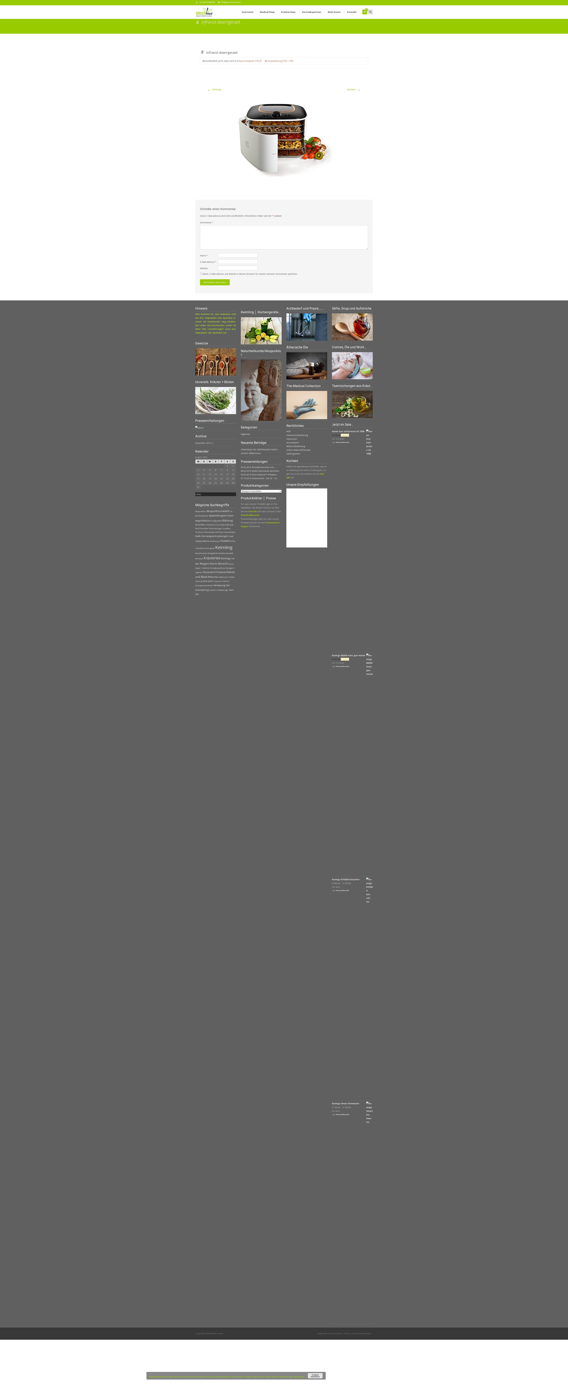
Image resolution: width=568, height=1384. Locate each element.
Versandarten (292, 442)
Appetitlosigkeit (218, 515)
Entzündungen (215, 528)
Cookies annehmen (315, 1376)
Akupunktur (200, 511)
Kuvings (226, 558)
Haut (231, 536)
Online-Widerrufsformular (298, 450)
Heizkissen (215, 541)
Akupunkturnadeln (218, 511)
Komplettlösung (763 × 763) (280, 61)
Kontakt (351, 11)
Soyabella (217, 581)
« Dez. (198, 494)
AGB (288, 431)
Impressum (291, 438)
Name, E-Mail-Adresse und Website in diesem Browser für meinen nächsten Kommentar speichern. (249, 273)
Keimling (224, 547)
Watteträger (223, 590)
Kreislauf (199, 558)
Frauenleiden (229, 532)
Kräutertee (212, 558)
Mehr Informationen (296, 1377)
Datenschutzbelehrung (297, 435)
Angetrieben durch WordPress (330, 1333)
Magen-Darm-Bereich (214, 563)
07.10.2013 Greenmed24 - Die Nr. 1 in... (259, 478)
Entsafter (204, 528)
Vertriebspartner (311, 11)
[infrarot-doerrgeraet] (284, 130)
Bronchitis (200, 524)
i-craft (353, 1333)
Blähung (227, 520)
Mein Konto (334, 11)
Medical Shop (267, 11)
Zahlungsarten (293, 453)
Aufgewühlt (216, 520)
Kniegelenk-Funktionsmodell (220, 553)
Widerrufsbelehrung (295, 446)
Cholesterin (210, 524)
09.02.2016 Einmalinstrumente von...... (258, 467)
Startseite (247, 11)
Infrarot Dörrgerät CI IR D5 (249, 61)
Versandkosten (342, 442)
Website (204, 268)
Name (204, 255)
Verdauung (219, 585)
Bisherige (214, 89)
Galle (198, 536)
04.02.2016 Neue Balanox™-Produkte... (259, 474)
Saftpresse (223, 577)
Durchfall (220, 524)
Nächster (354, 89)
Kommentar (206, 222)
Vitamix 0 (213, 590)
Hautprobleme (202, 541)
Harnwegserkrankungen (214, 536)
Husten (225, 541)
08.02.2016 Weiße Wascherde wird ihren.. (260, 471)
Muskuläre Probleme (214, 572)
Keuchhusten (201, 553)
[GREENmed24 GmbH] (202, 11)
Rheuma (213, 577)
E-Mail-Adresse (208, 262)
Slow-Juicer (208, 581)
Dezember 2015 (203, 443)
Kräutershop (288, 11)
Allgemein (245, 434)
